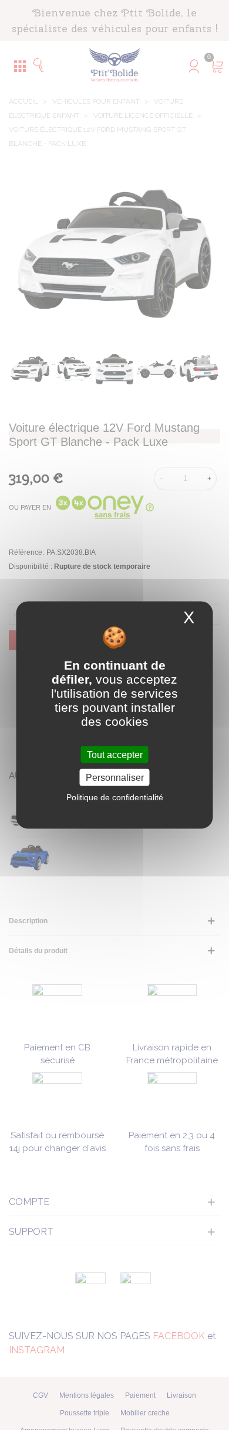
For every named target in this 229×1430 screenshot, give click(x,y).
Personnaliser (115, 778)
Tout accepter (115, 755)
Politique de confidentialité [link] (114, 797)
